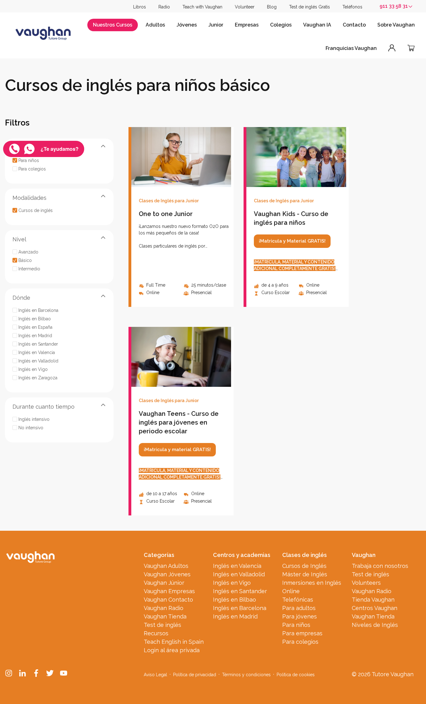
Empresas (247, 25)
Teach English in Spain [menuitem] (174, 641)
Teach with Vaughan (202, 6)
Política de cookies (296, 674)
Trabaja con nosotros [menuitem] (380, 566)
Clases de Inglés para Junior (169, 200)
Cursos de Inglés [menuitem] (304, 566)
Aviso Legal (155, 674)
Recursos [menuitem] (156, 633)
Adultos (155, 25)
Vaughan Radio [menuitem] (163, 608)
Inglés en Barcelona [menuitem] (239, 608)
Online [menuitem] (291, 591)
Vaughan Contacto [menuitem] (168, 599)
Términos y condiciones (246, 674)
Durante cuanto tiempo (43, 406)
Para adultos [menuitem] (299, 608)
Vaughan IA (317, 25)
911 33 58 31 (394, 6)
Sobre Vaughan (396, 25)
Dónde (21, 297)
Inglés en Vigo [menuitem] (232, 582)
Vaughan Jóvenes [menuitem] (167, 574)
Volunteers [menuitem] (366, 582)
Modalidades (29, 197)
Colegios (281, 25)
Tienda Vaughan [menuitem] (373, 599)
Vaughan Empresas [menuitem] (169, 591)
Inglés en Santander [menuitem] (240, 591)
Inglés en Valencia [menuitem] (237, 566)
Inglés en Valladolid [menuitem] (239, 574)
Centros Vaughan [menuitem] (374, 608)
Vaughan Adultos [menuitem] (166, 566)
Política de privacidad (194, 674)
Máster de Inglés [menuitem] (304, 574)
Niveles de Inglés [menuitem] (375, 625)
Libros (139, 6)
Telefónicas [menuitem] (297, 599)
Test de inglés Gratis (309, 6)
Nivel (19, 239)
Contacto (354, 25)
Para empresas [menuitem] (302, 633)
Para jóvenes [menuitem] (299, 616)
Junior (215, 25)
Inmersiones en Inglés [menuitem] (311, 582)
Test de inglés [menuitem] (162, 625)
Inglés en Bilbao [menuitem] (234, 599)
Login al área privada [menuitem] (172, 650)
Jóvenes (187, 25)
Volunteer (244, 6)
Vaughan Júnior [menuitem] (164, 582)
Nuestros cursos (112, 25)
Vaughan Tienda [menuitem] (165, 616)
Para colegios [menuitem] (300, 641)
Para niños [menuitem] (296, 625)
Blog (272, 6)
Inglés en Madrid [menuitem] (235, 616)
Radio (164, 6)
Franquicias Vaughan (351, 48)
